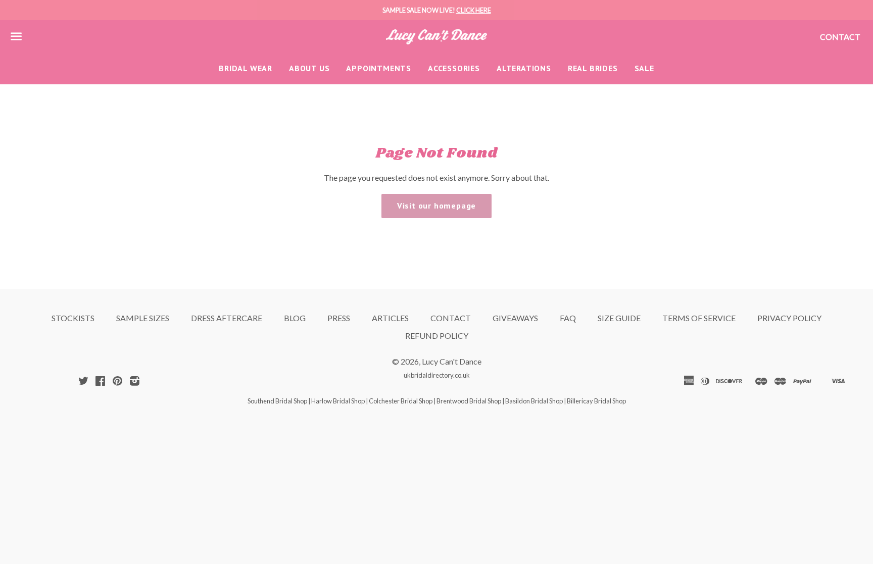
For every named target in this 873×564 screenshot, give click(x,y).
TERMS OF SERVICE (699, 318)
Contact (840, 36)
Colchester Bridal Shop (400, 401)
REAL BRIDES (593, 68)
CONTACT (450, 318)
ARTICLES (390, 318)
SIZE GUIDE (619, 318)
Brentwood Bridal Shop (469, 401)
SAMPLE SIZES (142, 318)
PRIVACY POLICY (789, 318)
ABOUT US (309, 68)
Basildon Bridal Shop (534, 401)
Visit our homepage (436, 205)
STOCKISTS (73, 318)
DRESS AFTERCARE (226, 318)
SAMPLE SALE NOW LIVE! (436, 10)
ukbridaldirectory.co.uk (437, 375)
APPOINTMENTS (378, 68)
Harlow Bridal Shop (338, 401)
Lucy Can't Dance (451, 361)
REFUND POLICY (436, 335)
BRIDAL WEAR (245, 68)
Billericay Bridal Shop (596, 401)
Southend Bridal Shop (277, 401)
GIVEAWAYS (515, 318)
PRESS (338, 318)
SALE (644, 68)
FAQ (568, 318)
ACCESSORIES (454, 68)
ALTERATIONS (524, 68)
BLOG (295, 318)
